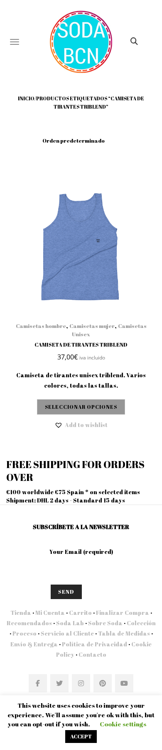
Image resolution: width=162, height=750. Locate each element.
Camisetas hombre (41, 326)
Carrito (80, 613)
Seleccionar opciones (81, 406)
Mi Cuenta (50, 613)
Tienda (20, 613)
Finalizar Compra (122, 613)
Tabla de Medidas (124, 633)
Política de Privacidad (94, 644)
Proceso (24, 633)
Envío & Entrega (34, 644)
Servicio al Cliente (67, 633)
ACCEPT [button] (81, 736)
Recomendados (29, 623)
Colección (141, 623)
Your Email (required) (81, 552)
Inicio (26, 98)
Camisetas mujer (92, 326)
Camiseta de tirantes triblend (81, 344)
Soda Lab (70, 623)
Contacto (91, 654)
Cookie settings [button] (123, 724)
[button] (81, 425)
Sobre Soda (105, 623)
